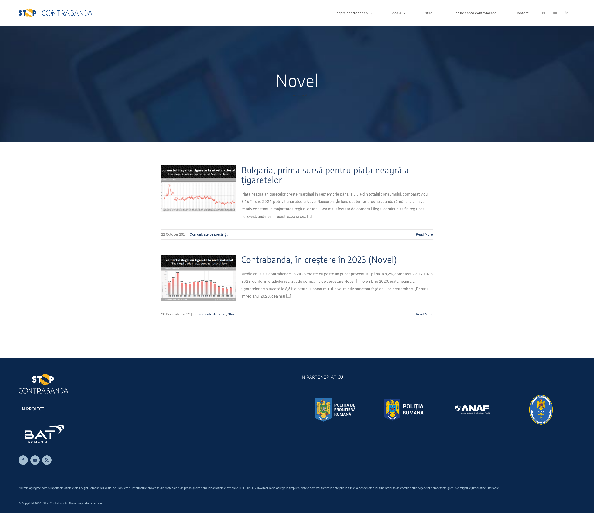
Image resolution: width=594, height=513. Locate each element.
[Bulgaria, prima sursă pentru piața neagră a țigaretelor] (198, 188)
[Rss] (47, 460)
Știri (227, 234)
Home (296, 95)
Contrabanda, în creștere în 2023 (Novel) (319, 259)
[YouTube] (35, 460)
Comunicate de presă (206, 234)
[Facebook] (23, 460)
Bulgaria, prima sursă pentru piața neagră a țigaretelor (325, 175)
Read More (424, 234)
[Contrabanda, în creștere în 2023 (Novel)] (198, 278)
